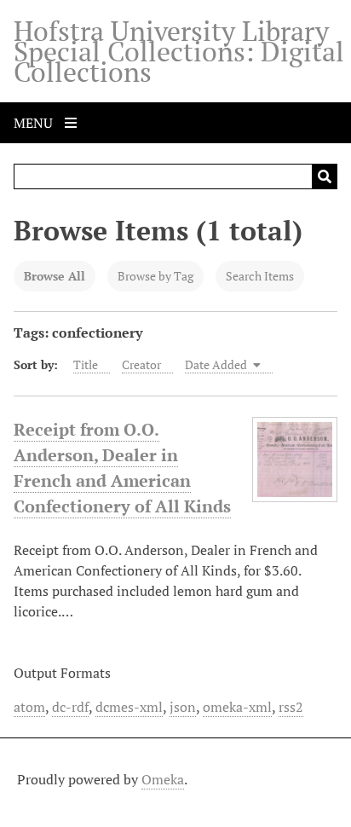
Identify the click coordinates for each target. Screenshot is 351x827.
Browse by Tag (155, 276)
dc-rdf (70, 706)
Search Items (260, 276)
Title (85, 364)
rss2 (291, 706)
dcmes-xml (129, 706)
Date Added (217, 364)
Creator (141, 364)
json (183, 706)
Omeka (162, 779)
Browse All (54, 276)
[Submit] (324, 176)
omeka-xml (237, 706)
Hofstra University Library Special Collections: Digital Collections (179, 51)
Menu (35, 122)
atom (29, 706)
